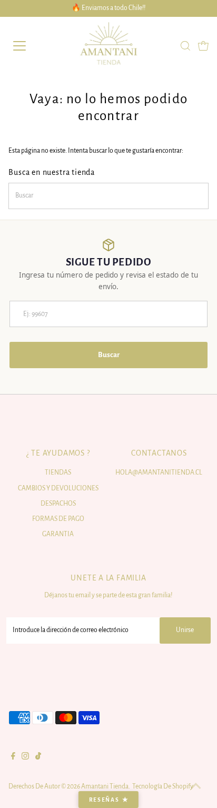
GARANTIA (58, 534)
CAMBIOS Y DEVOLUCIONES (58, 488)
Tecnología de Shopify (162, 786)
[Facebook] (13, 757)
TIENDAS (58, 472)
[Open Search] (185, 46)
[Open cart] (203, 45)
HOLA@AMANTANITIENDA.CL (158, 472)
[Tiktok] (38, 757)
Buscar (109, 355)
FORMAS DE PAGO (58, 519)
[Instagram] (25, 757)
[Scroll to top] (195, 786)
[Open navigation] (30, 46)
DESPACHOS (58, 503)
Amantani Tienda (105, 786)
